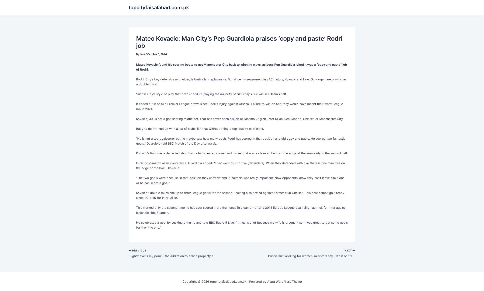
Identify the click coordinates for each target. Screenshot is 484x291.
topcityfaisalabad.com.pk (159, 7)
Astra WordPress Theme (284, 281)
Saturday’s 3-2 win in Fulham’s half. (262, 94)
